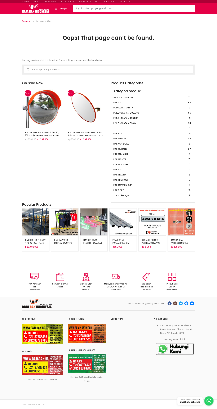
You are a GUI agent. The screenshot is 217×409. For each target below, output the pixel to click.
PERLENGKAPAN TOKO (152, 126)
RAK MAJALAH (151, 154)
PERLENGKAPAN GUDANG (152, 112)
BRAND (152, 102)
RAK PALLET (151, 169)
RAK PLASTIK (151, 174)
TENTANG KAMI (124, 1)
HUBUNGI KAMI (108, 1)
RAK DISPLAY (152, 138)
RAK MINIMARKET (151, 164)
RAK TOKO (152, 190)
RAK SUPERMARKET (151, 185)
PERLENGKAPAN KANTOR (152, 118)
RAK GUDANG (152, 148)
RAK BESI (152, 133)
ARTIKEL (37, 1)
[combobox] (134, 8)
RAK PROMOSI (151, 179)
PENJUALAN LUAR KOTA (88, 1)
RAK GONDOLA (151, 143)
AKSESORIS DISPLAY (152, 97)
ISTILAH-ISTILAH (67, 1)
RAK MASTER (152, 159)
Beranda (26, 21)
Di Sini (182, 339)
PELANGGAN (50, 1)
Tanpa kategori (152, 195)
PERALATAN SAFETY (151, 107)
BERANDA (25, 1)
